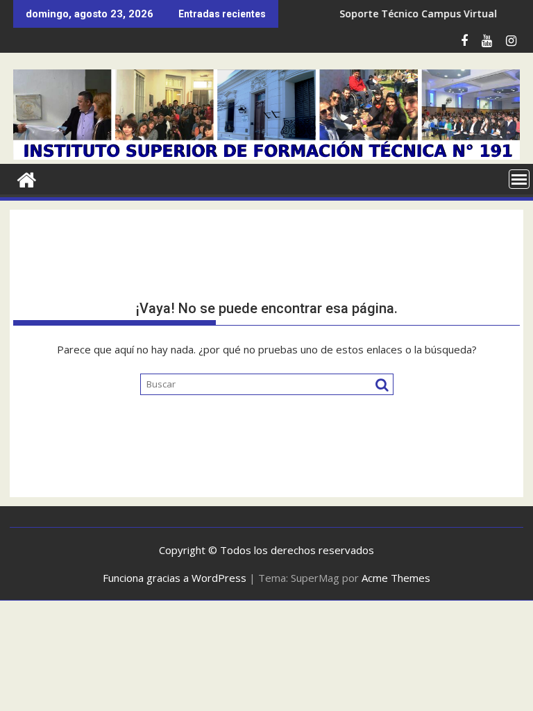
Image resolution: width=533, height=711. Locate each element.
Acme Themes (396, 578)
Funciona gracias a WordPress (174, 578)
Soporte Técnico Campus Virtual (406, 13)
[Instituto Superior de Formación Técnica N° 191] (266, 155)
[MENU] (519, 179)
